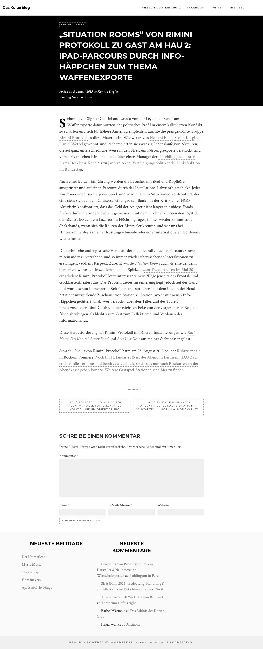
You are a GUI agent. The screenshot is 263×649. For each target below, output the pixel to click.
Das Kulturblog (16, 8)
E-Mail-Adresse (120, 505)
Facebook (195, 7)
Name (64, 505)
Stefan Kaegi (184, 137)
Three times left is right (118, 602)
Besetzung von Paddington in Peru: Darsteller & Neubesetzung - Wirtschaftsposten (125, 570)
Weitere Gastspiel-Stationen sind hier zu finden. (145, 370)
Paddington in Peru (144, 575)
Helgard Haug (161, 137)
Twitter (217, 7)
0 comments (131, 389)
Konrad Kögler (107, 91)
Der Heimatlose (33, 556)
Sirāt (159, 589)
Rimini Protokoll (73, 137)
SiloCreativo (180, 642)
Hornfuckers (31, 579)
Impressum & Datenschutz (159, 7)
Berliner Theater (73, 24)
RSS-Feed (237, 7)
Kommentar (68, 456)
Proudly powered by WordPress (100, 642)
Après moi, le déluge (37, 587)
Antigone (133, 624)
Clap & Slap (30, 572)
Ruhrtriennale (188, 351)
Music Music (31, 564)
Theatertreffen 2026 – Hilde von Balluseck (132, 597)
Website (163, 505)
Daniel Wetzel (71, 144)
